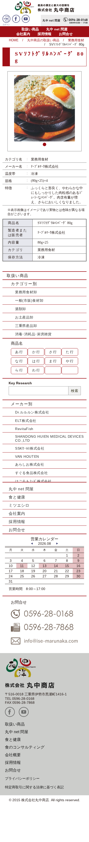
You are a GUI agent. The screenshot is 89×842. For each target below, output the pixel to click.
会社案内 (23, 34)
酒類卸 (20, 309)
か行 (36, 352)
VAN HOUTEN (27, 456)
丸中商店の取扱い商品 (43, 40)
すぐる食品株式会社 (31, 473)
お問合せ (66, 34)
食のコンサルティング (24, 747)
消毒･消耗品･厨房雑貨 (33, 334)
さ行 (53, 352)
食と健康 (17, 497)
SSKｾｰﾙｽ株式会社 (29, 448)
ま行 (53, 361)
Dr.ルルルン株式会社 (32, 412)
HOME (14, 40)
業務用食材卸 (26, 292)
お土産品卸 (24, 317)
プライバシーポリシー (22, 778)
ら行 (19, 370)
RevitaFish (24, 429)
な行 (19, 361)
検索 (74, 391)
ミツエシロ (19, 505)
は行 (36, 361)
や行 (70, 361)
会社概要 (13, 755)
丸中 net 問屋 (56, 29)
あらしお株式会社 (29, 464)
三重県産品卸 (26, 326)
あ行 (19, 352)
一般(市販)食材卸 (29, 300)
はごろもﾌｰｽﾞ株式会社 (33, 481)
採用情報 (44, 34)
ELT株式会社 (25, 421)
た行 (70, 352)
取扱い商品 (30, 29)
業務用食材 (76, 40)
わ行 (36, 370)
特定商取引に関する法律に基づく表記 (34, 787)
